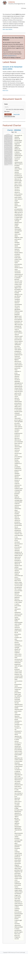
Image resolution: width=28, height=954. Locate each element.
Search (8, 114)
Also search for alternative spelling (15, 109)
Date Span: (7, 111)
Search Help (17, 114)
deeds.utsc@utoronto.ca (10, 55)
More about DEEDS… (8, 29)
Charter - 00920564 (14, 130)
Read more (5, 90)
